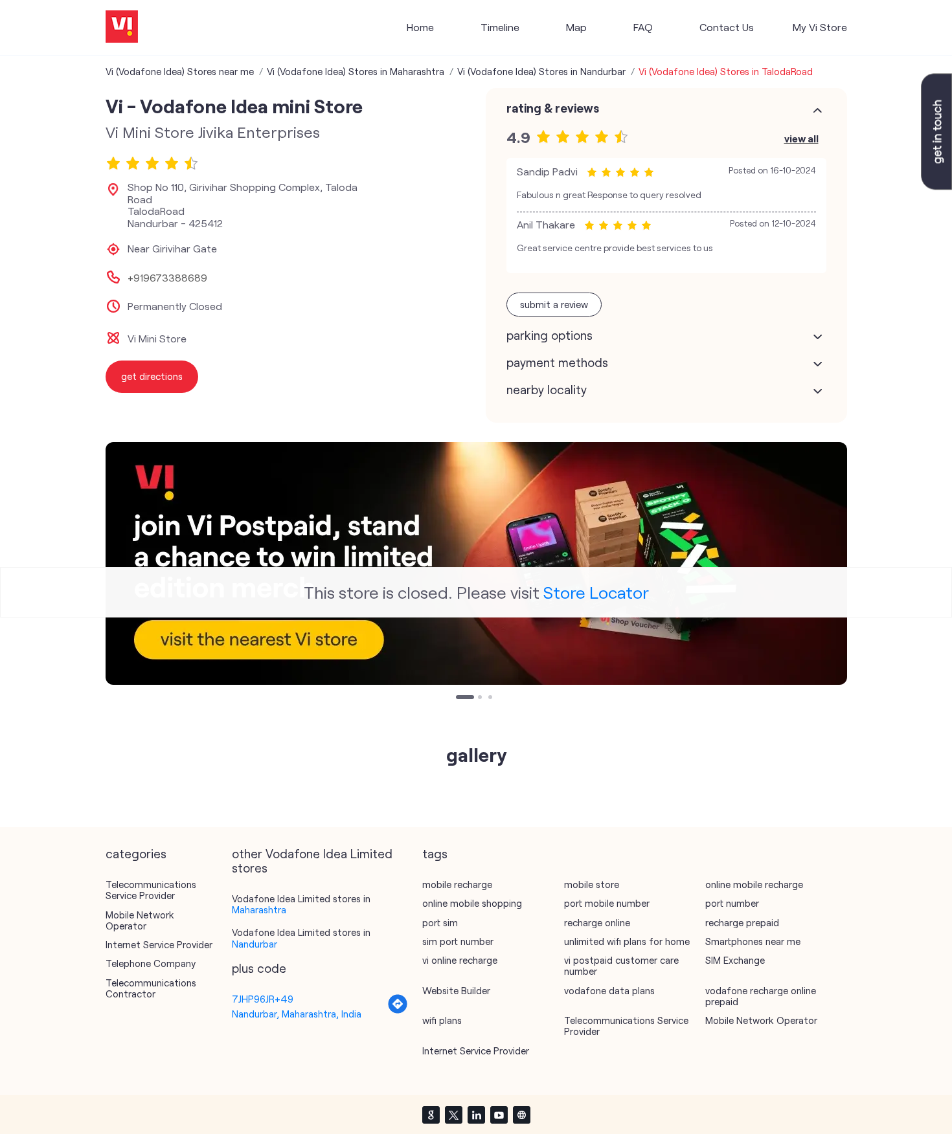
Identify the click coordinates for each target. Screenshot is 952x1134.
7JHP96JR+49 (262, 999)
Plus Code (259, 968)
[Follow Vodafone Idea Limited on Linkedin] (476, 1114)
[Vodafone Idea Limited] (122, 27)
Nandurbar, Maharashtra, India (296, 1013)
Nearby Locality (546, 390)
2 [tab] (481, 698)
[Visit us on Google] (430, 1114)
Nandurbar (254, 944)
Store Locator (596, 592)
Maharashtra (259, 909)
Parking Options (549, 335)
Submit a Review (554, 304)
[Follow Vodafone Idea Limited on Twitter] (453, 1114)
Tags (435, 854)
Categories (136, 854)
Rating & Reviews (552, 108)
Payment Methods (557, 362)
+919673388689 (167, 278)
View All (801, 138)
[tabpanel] (476, 563)
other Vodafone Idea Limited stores (312, 861)
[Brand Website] (521, 1114)
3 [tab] (491, 698)
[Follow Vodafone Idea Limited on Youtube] (498, 1114)
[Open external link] (936, 186)
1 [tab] (459, 698)
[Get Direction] (397, 1010)
